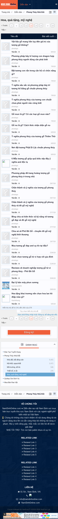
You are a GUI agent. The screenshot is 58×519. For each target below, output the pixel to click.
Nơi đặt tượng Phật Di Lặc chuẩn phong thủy (33, 147)
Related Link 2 (30, 445)
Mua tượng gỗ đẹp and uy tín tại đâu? (30, 246)
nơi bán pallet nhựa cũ (35, 430)
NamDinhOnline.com (30, 503)
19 (53, 26)
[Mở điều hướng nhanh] (50, 12)
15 (41, 26)
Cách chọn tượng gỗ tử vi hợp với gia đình (32, 257)
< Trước (4, 25)
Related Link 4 (30, 451)
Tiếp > (3, 30)
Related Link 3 (30, 448)
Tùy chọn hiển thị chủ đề (29, 311)
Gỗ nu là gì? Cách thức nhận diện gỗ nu (31, 125)
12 (26, 26)
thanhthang (16, 300)
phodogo (15, 48)
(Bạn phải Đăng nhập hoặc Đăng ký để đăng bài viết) (37, 315)
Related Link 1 (30, 442)
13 (31, 26)
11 (21, 26)
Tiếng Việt (15, 513)
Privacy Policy (43, 513)
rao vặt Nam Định (40, 408)
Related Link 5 (30, 455)
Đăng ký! (29, 332)
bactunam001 (17, 286)
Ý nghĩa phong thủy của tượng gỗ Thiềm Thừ (33, 136)
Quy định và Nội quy (28, 513)
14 (36, 26)
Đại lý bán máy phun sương (25, 282)
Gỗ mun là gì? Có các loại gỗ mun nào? (31, 114)
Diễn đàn (24, 4)
